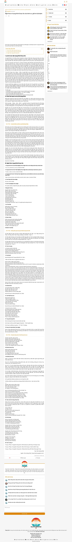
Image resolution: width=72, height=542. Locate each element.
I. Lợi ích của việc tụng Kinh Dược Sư (13, 50)
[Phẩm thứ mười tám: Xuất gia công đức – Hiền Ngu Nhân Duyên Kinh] (6, 497)
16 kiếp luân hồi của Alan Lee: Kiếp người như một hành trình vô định (22, 492)
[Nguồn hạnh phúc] (48, 53)
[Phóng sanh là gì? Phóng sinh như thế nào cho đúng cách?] (6, 484)
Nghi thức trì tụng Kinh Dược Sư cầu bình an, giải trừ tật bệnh (20, 9)
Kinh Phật (21, 5)
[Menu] (66, 1)
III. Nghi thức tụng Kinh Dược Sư (12, 52)
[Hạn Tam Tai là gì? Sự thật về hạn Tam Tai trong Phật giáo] (6, 487)
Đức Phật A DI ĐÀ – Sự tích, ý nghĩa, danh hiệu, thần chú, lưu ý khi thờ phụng (57, 38)
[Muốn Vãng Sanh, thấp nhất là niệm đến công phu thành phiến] (6, 481)
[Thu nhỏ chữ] (6, 16)
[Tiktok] (66, 5)
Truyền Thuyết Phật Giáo (11, 5)
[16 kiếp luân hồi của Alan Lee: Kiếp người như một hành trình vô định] (6, 494)
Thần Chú (33, 5)
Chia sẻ (38, 457)
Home (7, 9)
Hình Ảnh (56, 5)
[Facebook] (62, 5)
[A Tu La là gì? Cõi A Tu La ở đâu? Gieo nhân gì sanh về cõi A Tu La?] (6, 500)
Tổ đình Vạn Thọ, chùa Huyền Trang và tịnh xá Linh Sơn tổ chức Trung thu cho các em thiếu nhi (58, 56)
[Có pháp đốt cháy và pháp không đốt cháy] (48, 49)
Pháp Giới (8, 11)
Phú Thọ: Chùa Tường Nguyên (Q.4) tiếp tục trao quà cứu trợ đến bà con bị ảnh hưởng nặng (58, 83)
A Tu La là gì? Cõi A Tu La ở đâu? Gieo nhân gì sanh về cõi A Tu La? (22, 499)
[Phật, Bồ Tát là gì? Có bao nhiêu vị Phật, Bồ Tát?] (48, 31)
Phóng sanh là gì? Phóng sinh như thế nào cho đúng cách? (20, 482)
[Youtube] (64, 5)
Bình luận (24, 457)
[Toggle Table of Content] (41, 49)
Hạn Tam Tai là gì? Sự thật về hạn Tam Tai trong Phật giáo (20, 486)
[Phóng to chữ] (9, 16)
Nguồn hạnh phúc (54, 51)
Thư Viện (44, 5)
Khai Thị (39, 5)
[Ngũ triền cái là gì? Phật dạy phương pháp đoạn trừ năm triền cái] (6, 490)
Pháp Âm (27, 5)
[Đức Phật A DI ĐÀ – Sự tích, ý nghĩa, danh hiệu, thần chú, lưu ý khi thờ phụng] (48, 38)
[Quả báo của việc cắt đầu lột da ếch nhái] (6, 503)
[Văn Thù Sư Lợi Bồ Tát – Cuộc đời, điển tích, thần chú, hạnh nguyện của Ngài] (48, 35)
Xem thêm (49, 41)
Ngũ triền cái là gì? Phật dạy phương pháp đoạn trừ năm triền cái (21, 489)
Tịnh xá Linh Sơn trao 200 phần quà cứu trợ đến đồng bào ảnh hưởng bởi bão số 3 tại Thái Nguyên (58, 88)
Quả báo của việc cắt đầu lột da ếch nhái (16, 502)
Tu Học (50, 5)
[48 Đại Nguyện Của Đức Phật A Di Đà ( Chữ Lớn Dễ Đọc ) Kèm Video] (48, 28)
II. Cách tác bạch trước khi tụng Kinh (13, 51)
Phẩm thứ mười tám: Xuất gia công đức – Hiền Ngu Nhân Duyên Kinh (22, 495)
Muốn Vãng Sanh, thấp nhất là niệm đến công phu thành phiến (21, 479)
